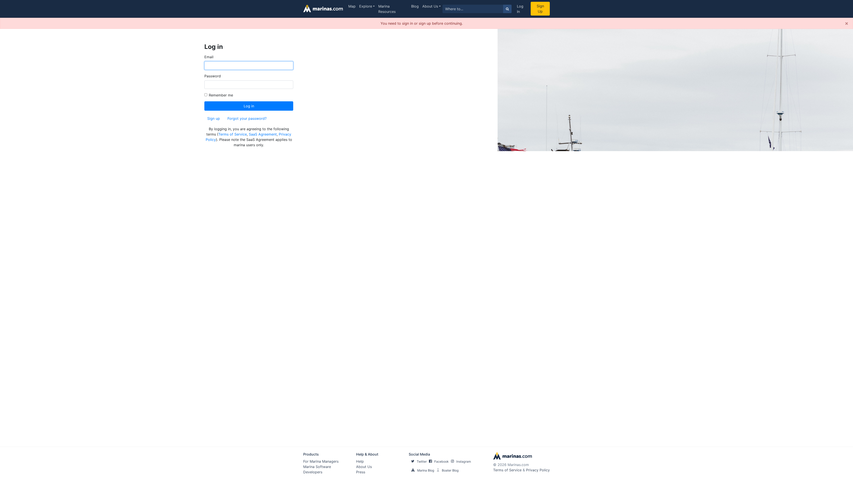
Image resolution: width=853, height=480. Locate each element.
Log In (520, 9)
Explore (365, 6)
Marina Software (317, 466)
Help (360, 461)
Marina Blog (425, 470)
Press (360, 472)
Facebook (441, 461)
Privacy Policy (538, 470)
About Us (430, 6)
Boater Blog (450, 470)
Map (352, 6)
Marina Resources (387, 9)
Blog (415, 6)
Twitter (422, 461)
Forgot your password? (247, 118)
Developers (312, 472)
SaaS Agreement (263, 134)
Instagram (463, 461)
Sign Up (540, 9)
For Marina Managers (321, 461)
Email (208, 57)
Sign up (213, 118)
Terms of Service (232, 134)
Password (212, 76)
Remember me (221, 95)
